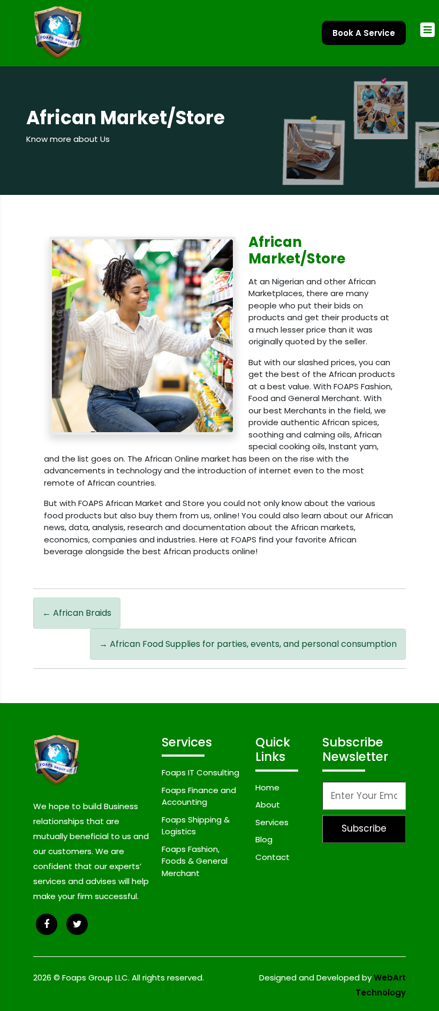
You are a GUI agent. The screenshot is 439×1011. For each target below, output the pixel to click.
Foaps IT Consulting (200, 772)
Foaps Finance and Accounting (199, 796)
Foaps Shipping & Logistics (196, 826)
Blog (264, 839)
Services (272, 822)
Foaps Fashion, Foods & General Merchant (195, 861)
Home (267, 787)
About (267, 804)
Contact (272, 857)
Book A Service (363, 33)
